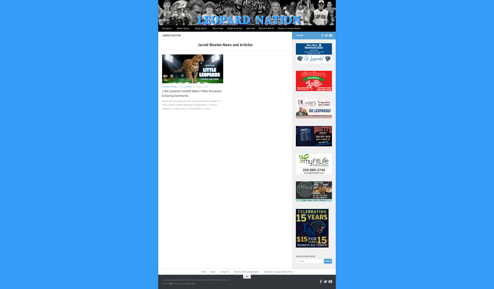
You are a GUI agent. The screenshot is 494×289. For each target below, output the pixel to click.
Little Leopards (185, 87)
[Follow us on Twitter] (326, 35)
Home (203, 272)
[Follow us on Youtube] (330, 35)
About (213, 272)
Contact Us (225, 272)
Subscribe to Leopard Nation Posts (278, 272)
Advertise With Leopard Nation (246, 272)
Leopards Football (170, 87)
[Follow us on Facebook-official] (322, 35)
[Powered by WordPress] (171, 283)
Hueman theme (190, 284)
